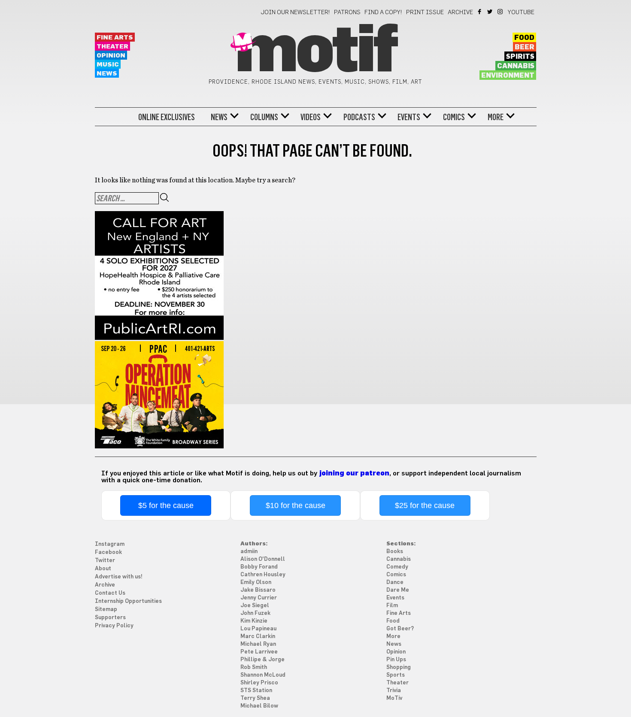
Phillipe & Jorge (262, 660)
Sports (395, 675)
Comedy (397, 567)
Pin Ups (396, 660)
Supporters (110, 617)
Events (408, 117)
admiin (249, 551)
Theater (112, 46)
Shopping (398, 667)
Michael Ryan (258, 644)
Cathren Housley (262, 575)
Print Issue (425, 12)
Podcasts (359, 117)
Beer (524, 47)
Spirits (520, 56)
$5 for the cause (166, 505)
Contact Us (110, 593)
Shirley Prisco (259, 683)
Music (108, 64)
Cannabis (515, 66)
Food (524, 37)
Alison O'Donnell (262, 559)
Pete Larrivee (259, 652)
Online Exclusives (166, 117)
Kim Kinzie (253, 621)
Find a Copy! (383, 12)
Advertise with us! (119, 577)
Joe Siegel (254, 605)
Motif (315, 51)
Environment (507, 75)
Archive (460, 12)
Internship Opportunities (128, 601)
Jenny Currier (258, 598)
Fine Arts (115, 37)
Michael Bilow (259, 706)
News (107, 73)
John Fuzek (255, 613)
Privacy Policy (114, 626)
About (103, 569)
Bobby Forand (259, 567)
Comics (454, 117)
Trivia (393, 690)
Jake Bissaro (258, 590)
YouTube (521, 12)
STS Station (256, 690)
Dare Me (397, 590)
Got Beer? (400, 629)
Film (392, 605)
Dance (394, 582)
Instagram (501, 11)
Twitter (490, 11)
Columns (264, 117)
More (496, 117)
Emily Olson (255, 582)
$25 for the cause (425, 505)
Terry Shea (255, 698)
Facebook (480, 11)
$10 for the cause (295, 505)
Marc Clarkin (257, 636)
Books (394, 551)
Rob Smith (253, 667)
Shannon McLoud (262, 675)
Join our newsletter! (295, 12)
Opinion (111, 55)
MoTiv (394, 698)
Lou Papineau (258, 629)
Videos (310, 117)
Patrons (347, 12)
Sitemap (106, 609)
